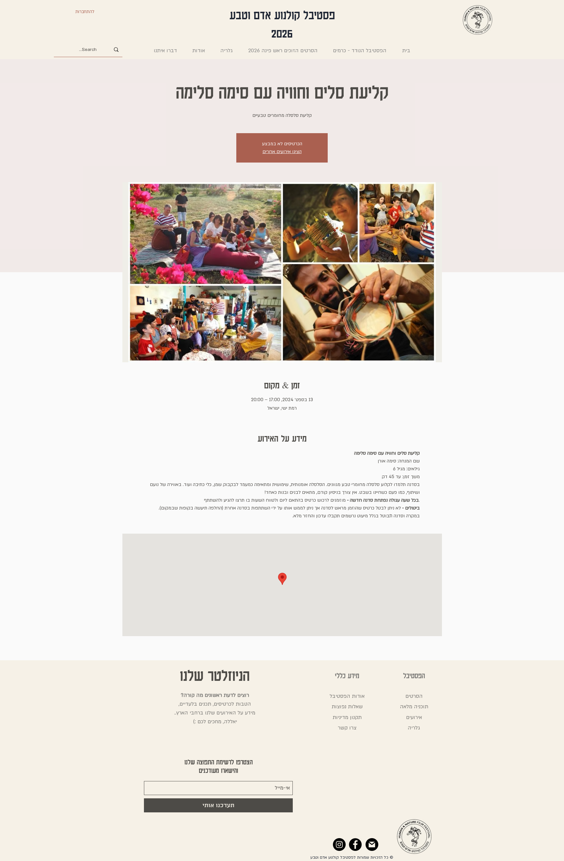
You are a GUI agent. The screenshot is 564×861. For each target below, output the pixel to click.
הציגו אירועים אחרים (282, 152)
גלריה (414, 727)
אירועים (414, 717)
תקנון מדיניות (347, 717)
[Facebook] (355, 844)
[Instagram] (339, 844)
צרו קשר (347, 727)
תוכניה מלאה (414, 706)
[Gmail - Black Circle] (372, 844)
